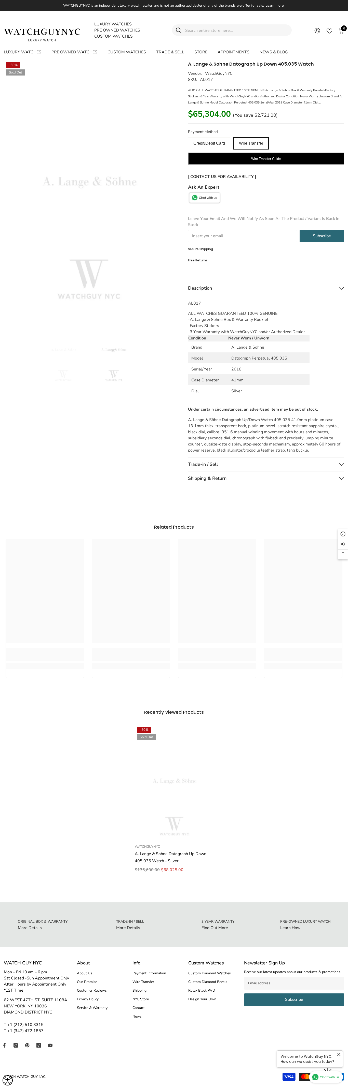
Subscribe (322, 236)
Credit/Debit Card (209, 143)
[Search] (232, 30)
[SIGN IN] (317, 30)
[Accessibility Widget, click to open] (8, 1080)
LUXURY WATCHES (113, 24)
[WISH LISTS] (329, 30)
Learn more (274, 5)
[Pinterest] (27, 1045)
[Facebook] (4, 1045)
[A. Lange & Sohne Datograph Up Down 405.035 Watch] (174, 783)
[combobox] (236, 30)
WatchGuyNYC (219, 73)
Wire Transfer (251, 143)
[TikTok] (39, 1045)
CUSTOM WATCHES (113, 36)
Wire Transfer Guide (266, 159)
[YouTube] (50, 1045)
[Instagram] (16, 1045)
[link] (45, 657)
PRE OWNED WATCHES (117, 30)
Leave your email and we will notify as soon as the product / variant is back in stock (263, 222)
